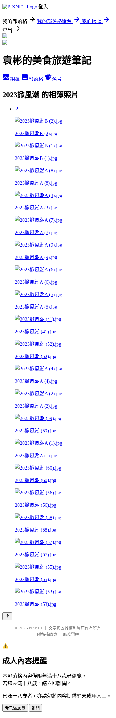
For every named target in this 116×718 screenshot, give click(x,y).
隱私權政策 (47, 634)
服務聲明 (71, 634)
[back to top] (7, 616)
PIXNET (36, 628)
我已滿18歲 (15, 708)
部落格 (36, 79)
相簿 (15, 79)
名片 (57, 79)
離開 (36, 708)
